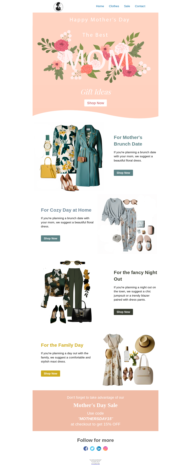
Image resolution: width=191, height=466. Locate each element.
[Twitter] (92, 448)
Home (100, 6)
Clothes (114, 6)
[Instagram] (105, 448)
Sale (127, 6)
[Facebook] (85, 448)
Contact (140, 6)
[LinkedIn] (99, 448)
